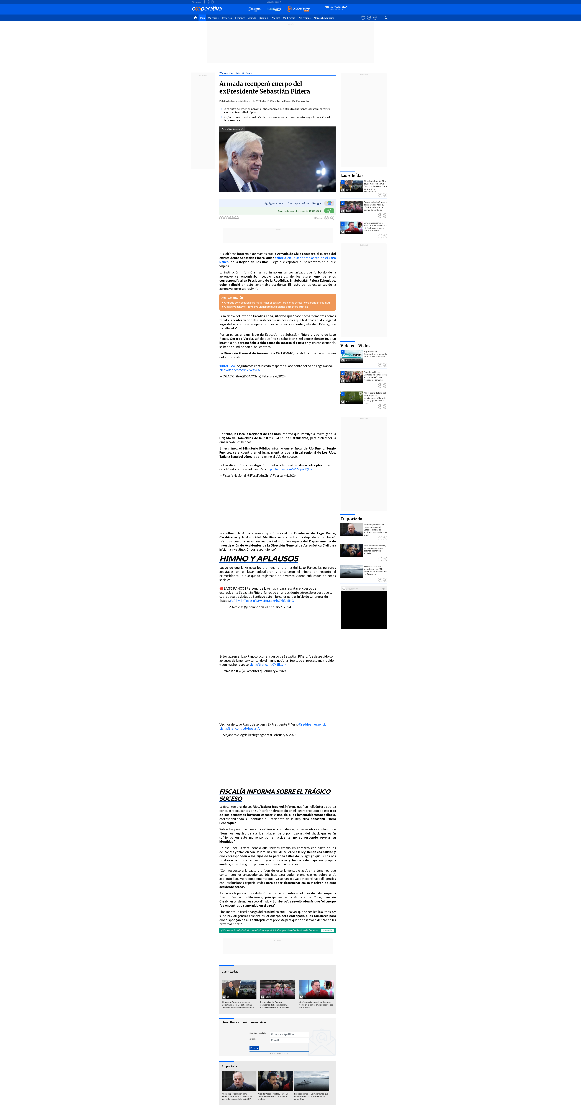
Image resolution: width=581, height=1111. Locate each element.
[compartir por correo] (326, 218)
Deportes (227, 18)
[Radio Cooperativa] (298, 9)
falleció (280, 258)
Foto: (224, 129)
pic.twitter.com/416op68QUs (291, 469)
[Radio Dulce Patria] (254, 9)
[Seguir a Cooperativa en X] (208, 2)
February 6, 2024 (274, 376)
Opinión (263, 18)
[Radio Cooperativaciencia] (274, 9)
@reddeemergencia (312, 724)
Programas (304, 18)
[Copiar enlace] (332, 218)
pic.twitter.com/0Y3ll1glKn (268, 664)
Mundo (252, 18)
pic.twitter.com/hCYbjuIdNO (273, 600)
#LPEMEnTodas (241, 600)
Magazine (213, 18)
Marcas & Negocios (324, 18)
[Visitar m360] (369, 20)
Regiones (240, 18)
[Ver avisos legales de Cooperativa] (363, 20)
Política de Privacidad (279, 1053)
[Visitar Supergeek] (375, 20)
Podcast (275, 18)
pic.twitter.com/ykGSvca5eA (239, 370)
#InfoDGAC (227, 366)
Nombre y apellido (257, 1033)
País (202, 18)
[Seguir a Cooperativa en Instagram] (212, 2)
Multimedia (289, 18)
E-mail (252, 1039)
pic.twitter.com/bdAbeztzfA (239, 728)
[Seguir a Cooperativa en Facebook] (204, 2)
